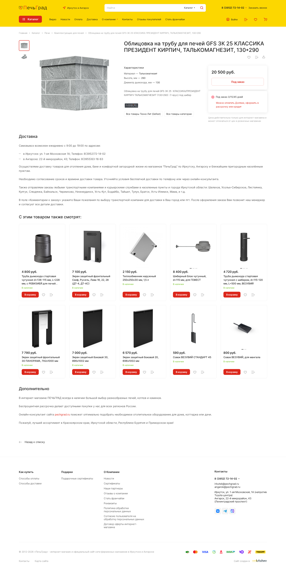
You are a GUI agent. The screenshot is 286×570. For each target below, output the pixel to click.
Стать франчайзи (114, 498)
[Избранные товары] (255, 19)
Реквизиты (110, 503)
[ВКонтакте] (218, 511)
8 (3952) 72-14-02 (233, 7)
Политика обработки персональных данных (117, 510)
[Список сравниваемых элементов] (245, 19)
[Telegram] (225, 511)
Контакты (24, 561)
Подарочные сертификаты (77, 478)
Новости (109, 478)
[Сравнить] (256, 57)
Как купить (26, 472)
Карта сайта (41, 561)
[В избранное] (248, 57)
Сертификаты (112, 483)
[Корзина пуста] (265, 19)
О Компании (111, 472)
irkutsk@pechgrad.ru (227, 483)
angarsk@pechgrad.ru (227, 487)
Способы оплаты (29, 478)
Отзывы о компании (116, 493)
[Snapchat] (232, 511)
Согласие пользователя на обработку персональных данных (124, 518)
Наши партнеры (113, 488)
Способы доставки (30, 483)
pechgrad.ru (62, 414)
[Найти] (202, 8)
